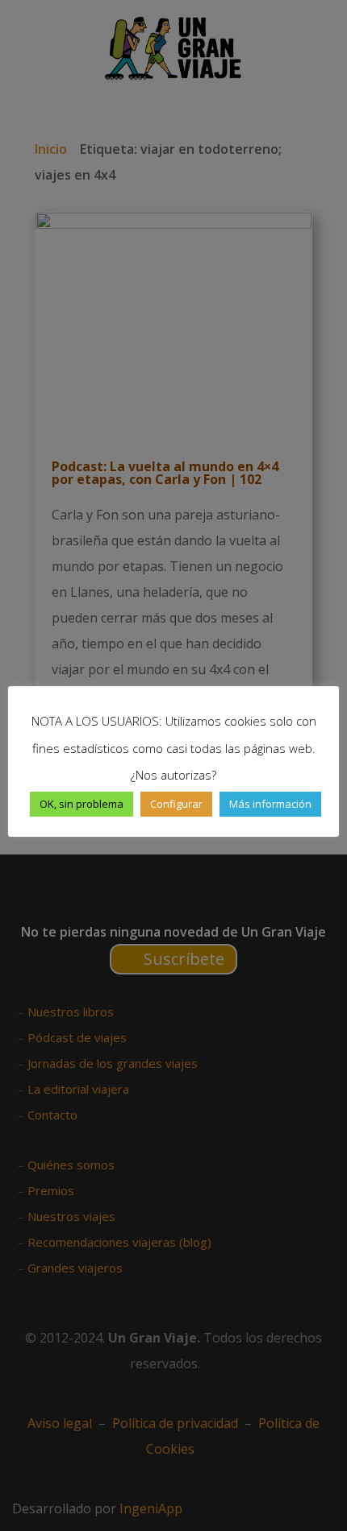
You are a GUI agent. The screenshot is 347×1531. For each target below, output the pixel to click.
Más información (270, 804)
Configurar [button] (176, 804)
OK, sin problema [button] (81, 804)
